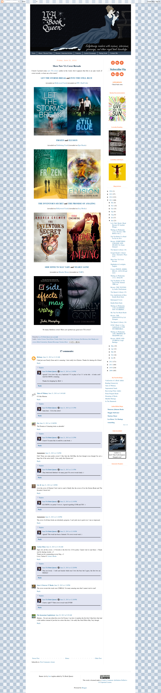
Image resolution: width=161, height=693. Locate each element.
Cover (64, 339)
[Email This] (70, 342)
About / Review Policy (45, 53)
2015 (111, 194)
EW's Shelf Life (82, 83)
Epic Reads (82, 145)
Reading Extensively (111, 383)
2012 (111, 362)
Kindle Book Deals (116, 303)
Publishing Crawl (62, 145)
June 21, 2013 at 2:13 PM (68, 469)
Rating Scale (103, 53)
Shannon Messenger (53, 342)
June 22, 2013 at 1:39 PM (62, 585)
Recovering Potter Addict (113, 391)
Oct (112, 209)
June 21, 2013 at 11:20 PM (53, 517)
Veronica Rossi (63, 342)
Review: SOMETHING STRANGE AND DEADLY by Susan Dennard (118, 244)
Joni (49, 676)
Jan (112, 358)
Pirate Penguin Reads (111, 393)
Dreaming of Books (111, 396)
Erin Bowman (84, 339)
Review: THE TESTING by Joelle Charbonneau (118, 288)
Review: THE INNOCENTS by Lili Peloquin (118, 317)
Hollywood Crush (61, 83)
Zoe (38, 423)
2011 (111, 365)
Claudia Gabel (58, 339)
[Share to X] (74, 342)
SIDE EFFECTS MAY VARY (57, 267)
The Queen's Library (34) (118, 322)
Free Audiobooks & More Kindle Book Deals (119, 296)
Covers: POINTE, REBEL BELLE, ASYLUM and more (119, 271)
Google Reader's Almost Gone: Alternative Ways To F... (119, 255)
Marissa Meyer (112, 416)
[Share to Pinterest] (79, 342)
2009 (111, 370)
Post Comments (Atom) (47, 662)
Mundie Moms (64, 272)
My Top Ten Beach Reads (118, 312)
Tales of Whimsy (42, 393)
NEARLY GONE (81, 267)
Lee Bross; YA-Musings (115, 419)
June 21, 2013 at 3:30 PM (49, 485)
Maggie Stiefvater (113, 412)
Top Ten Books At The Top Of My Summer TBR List (118, 282)
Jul (112, 218)
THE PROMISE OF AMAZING (81, 203)
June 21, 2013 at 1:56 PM (53, 453)
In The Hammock (110, 401)
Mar (112, 352)
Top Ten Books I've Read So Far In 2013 (118, 237)
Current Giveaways (90, 53)
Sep (112, 212)
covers (68, 339)
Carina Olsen (41, 547)
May (112, 346)
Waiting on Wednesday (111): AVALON (118, 277)
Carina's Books (52, 556)
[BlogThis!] (72, 342)
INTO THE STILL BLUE (81, 78)
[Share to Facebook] (77, 342)
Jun (112, 220)
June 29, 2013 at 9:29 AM (64, 615)
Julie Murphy (92, 339)
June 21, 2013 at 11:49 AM (57, 393)
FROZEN (60, 140)
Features (78, 53)
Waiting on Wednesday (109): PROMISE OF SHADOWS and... (118, 334)
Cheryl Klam (49, 339)
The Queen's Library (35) (118, 292)
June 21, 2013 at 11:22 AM (51, 357)
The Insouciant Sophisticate (46, 615)
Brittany (39, 357)
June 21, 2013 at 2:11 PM (68, 408)
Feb (112, 355)
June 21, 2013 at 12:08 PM (48, 423)
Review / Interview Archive (64, 53)
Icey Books (82, 208)
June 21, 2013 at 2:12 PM (68, 437)
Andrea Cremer (41, 339)
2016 (111, 191)
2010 (111, 368)
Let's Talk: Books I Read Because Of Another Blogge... (118, 225)
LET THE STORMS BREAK (53, 78)
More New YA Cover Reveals (117, 260)
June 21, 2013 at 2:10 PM (68, 371)
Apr (112, 349)
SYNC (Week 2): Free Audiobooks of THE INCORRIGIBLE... (118, 327)
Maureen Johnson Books (116, 409)
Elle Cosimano (75, 339)
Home (33, 53)
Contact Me (114, 53)
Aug (112, 215)
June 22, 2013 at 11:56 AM (54, 547)
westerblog (111, 422)
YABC (81, 272)
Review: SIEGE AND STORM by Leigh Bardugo (117, 340)
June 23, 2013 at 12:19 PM (68, 501)
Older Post (98, 658)
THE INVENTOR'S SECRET (51, 203)
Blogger (84, 688)
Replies (41, 368)
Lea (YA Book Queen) (49, 371)
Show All (125, 424)
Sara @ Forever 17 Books (45, 585)
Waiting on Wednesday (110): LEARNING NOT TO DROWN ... (118, 308)
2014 (111, 197)
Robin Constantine (42, 342)
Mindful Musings (110, 399)
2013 (111, 200)
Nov (112, 206)
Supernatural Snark (111, 388)
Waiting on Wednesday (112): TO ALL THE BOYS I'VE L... (118, 232)
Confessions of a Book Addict (114, 380)
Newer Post (35, 658)
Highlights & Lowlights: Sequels (118, 265)
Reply (39, 363)
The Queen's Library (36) (118, 250)
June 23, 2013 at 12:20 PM (68, 568)
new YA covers (53, 71)
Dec (112, 203)
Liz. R (39, 485)
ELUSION (73, 140)
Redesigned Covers (116, 300)
